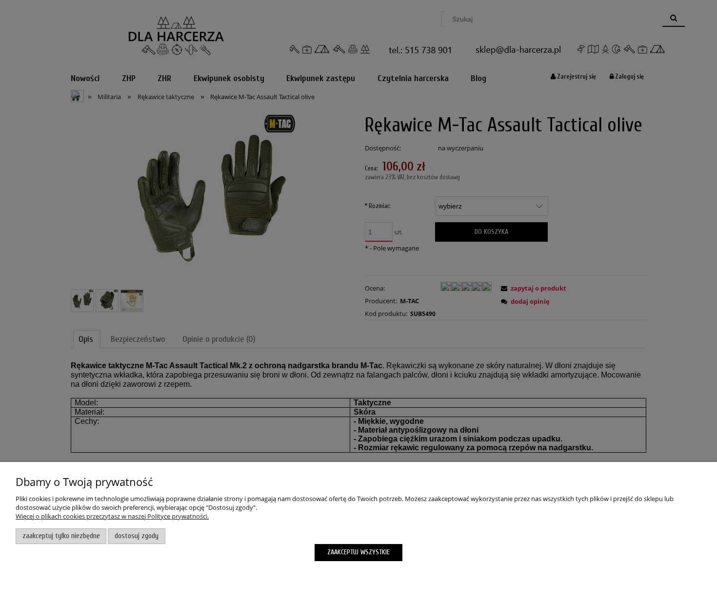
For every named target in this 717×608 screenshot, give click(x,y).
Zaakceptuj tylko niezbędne (61, 536)
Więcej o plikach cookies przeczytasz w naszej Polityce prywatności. (112, 516)
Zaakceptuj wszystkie (358, 552)
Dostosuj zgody (137, 536)
